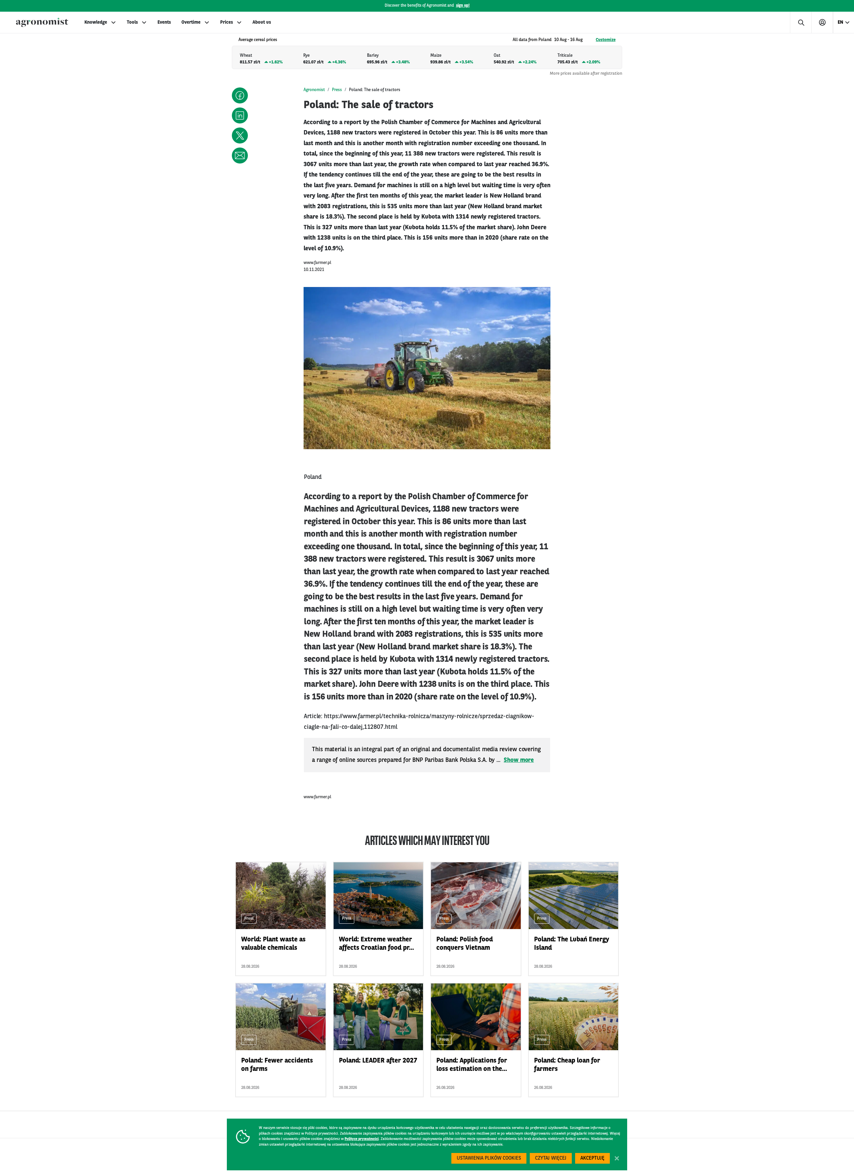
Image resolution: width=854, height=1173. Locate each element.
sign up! (463, 6)
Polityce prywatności (362, 1139)
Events (164, 22)
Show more (519, 760)
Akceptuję (592, 1158)
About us (262, 22)
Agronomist (314, 90)
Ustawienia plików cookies (489, 1158)
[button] (240, 95)
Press (337, 90)
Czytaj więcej (550, 1158)
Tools (132, 22)
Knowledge (95, 22)
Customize (605, 40)
